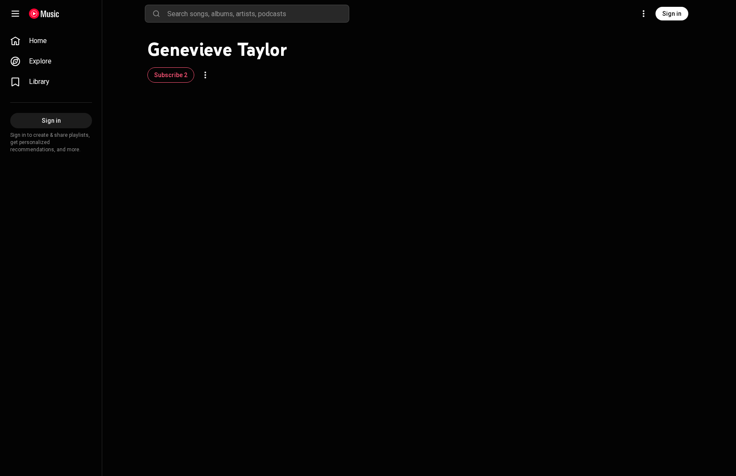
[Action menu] (205, 75)
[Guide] (15, 14)
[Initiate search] (156, 13)
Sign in (671, 13)
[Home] (44, 14)
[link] (51, 41)
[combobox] (258, 13)
